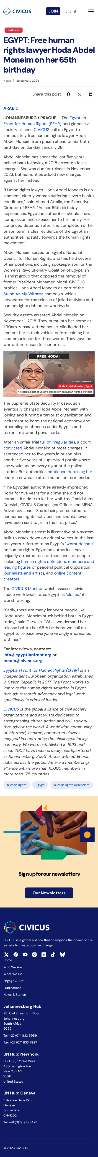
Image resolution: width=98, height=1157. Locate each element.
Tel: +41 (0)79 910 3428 (20, 1122)
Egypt (40, 785)
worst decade (80, 544)
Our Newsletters (49, 893)
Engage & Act (13, 981)
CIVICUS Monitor (27, 588)
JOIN (53, 11)
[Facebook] (68, 94)
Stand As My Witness (23, 294)
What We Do (12, 974)
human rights (16, 785)
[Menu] (91, 11)
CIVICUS (41, 129)
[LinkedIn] (91, 94)
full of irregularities (57, 442)
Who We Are (12, 967)
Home (7, 960)
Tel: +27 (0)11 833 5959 (20, 1035)
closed (73, 594)
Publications (12, 988)
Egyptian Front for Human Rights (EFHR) (44, 120)
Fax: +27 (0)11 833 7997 (20, 1042)
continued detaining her (70, 471)
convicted (12, 448)
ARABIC (10, 108)
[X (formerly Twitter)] (79, 94)
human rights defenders (43, 561)
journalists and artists (23, 573)
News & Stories (14, 995)
